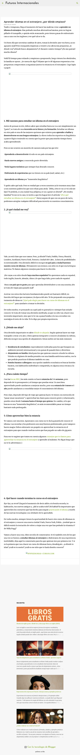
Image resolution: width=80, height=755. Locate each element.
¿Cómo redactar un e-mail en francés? (28, 726)
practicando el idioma (58, 510)
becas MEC (15, 379)
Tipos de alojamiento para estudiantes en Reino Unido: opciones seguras (39, 658)
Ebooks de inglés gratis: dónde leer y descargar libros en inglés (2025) (38, 623)
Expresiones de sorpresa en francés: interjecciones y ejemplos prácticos (39, 692)
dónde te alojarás (41, 333)
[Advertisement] (40, 581)
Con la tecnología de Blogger (41, 747)
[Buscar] (77, 3)
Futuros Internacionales (22, 3)
